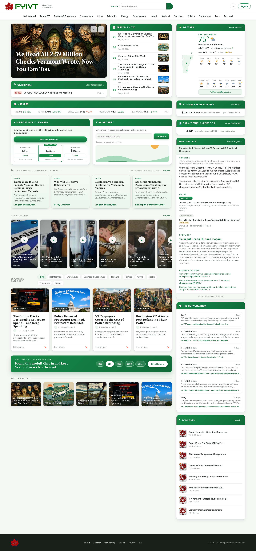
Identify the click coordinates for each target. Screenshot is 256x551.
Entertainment (139, 16)
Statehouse (205, 16)
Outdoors (178, 16)
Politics (191, 16)
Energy (124, 16)
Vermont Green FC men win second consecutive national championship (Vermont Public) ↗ (205, 275)
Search (122, 543)
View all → (167, 171)
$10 (100, 364)
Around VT (45, 16)
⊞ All (42, 277)
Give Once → (157, 364)
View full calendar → (95, 85)
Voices (58, 283)
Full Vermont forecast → (220, 92)
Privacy (132, 543)
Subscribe (161, 136)
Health (154, 16)
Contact (97, 543)
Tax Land (228, 16)
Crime (100, 16)
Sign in (244, 6)
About (87, 543)
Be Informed (29, 16)
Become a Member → (50, 139)
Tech (217, 16)
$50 (119, 364)
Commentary (86, 16)
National (165, 16)
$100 (129, 364)
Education (112, 16)
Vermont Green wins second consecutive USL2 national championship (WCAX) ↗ (204, 281)
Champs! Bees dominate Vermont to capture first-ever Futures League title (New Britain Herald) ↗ (207, 288)
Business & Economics (65, 16)
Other (140, 364)
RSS (140, 543)
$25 (110, 364)
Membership (110, 543)
